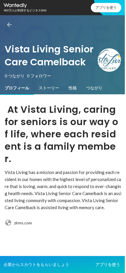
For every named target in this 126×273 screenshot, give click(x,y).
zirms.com (23, 222)
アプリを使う (106, 7)
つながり (94, 88)
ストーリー (49, 88)
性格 (73, 88)
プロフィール (17, 88)
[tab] (17, 88)
